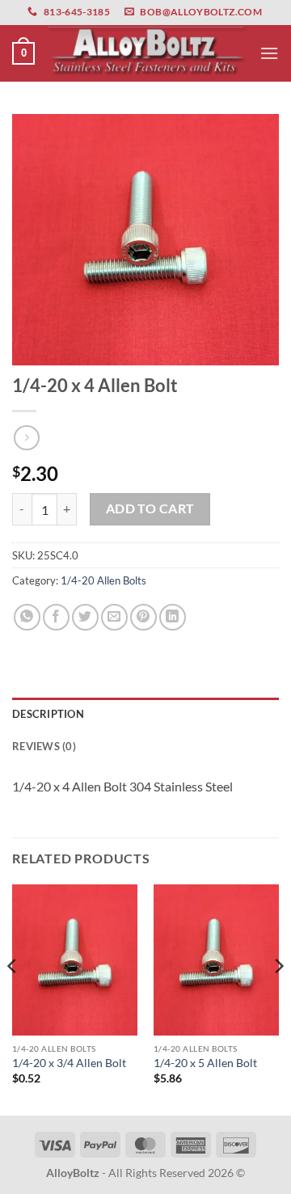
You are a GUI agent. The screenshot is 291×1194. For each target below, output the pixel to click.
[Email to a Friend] (114, 617)
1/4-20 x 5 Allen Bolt (205, 1063)
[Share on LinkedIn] (172, 617)
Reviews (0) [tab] (44, 746)
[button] (23, 53)
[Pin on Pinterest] (143, 617)
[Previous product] (26, 437)
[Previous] (13, 998)
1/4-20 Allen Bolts (103, 580)
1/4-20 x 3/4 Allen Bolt (69, 1063)
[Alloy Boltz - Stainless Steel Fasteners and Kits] (147, 53)
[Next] (278, 998)
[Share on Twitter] (85, 617)
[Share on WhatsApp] (27, 617)
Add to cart (150, 508)
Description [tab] (48, 713)
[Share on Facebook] (56, 617)
